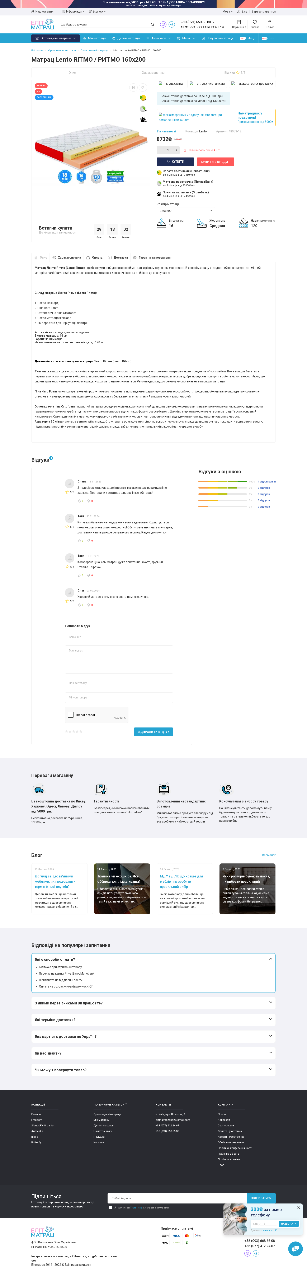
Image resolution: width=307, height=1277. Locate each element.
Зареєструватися (264, 11)
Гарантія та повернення (155, 257)
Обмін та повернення (231, 1142)
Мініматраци (97, 38)
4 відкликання (267, 481)
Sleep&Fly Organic (42, 1125)
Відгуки (98, 11)
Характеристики (153, 72)
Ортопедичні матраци (56, 38)
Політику (136, 1207)
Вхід (244, 11)
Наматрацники (103, 1131)
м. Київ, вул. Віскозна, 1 (170, 1114)
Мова (226, 11)
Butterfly (36, 1142)
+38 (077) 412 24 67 (167, 1125)
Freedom (36, 1119)
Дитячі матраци (128, 38)
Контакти (224, 1119)
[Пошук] (152, 24)
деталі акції (270, 1230)
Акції (251, 38)
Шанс (34, 1136)
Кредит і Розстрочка (231, 1136)
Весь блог (269, 855)
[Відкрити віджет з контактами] (295, 1248)
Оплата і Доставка (230, 1131)
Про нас (223, 1114)
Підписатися (261, 1198)
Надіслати (289, 1223)
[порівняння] (133, 87)
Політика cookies (229, 1159)
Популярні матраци (220, 38)
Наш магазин (44, 11)
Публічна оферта (228, 1153)
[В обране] (143, 87)
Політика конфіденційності (235, 1148)
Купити (178, 161)
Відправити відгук (153, 732)
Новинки (275, 38)
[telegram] (172, 24)
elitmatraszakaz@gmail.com (173, 1119)
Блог (221, 1165)
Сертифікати (226, 1125)
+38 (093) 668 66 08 (167, 1131)
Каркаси (99, 1142)
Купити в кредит (215, 162)
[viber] (163, 24)
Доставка (121, 257)
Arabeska (37, 1131)
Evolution (36, 1114)
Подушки (99, 1136)
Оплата (97, 257)
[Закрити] (299, 1208)
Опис (72, 72)
